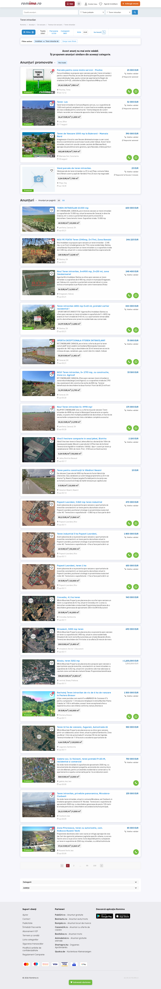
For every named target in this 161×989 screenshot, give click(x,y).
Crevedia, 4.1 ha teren (68, 597)
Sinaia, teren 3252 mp (68, 661)
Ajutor (25, 915)
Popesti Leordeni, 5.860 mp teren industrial (79, 502)
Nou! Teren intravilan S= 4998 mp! (74, 407)
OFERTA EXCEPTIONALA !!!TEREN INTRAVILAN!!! (81, 340)
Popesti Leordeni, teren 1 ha (71, 565)
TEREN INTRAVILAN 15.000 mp (73, 208)
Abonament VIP (30, 931)
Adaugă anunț (131, 4)
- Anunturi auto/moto (71, 919)
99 (87, 866)
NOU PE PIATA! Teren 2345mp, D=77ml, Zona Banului (84, 239)
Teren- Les (62, 102)
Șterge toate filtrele (69, 41)
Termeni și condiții (31, 935)
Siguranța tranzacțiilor (33, 943)
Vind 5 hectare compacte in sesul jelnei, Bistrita (81, 438)
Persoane (54, 32)
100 (94, 866)
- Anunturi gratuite (69, 915)
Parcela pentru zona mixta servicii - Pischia (79, 70)
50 (63, 200)
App (71, 4)
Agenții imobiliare (111, 4)
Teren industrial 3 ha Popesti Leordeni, (77, 533)
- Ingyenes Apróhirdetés (67, 946)
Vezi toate (62, 63)
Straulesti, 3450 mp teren (70, 629)
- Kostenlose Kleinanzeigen (73, 951)
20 (59, 200)
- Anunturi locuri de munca (73, 923)
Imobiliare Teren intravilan (46, 41)
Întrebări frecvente (32, 927)
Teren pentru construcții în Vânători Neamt (79, 470)
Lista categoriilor (30, 939)
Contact (26, 919)
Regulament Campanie (34, 954)
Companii (65, 32)
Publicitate (27, 923)
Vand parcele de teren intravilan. (74, 168)
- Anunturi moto (68, 934)
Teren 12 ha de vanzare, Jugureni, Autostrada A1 (82, 727)
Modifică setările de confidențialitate (32, 949)
